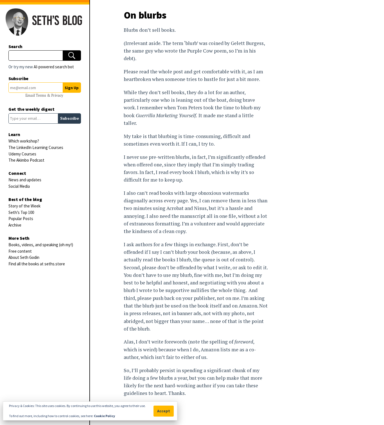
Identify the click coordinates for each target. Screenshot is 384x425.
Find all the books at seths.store (36, 263)
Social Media (19, 186)
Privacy (57, 95)
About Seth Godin (23, 257)
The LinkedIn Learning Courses (35, 147)
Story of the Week (24, 206)
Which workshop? (23, 141)
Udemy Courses (22, 154)
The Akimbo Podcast (26, 160)
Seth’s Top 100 (21, 212)
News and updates (24, 179)
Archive (14, 225)
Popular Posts (20, 218)
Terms (41, 95)
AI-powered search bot (54, 66)
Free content (20, 251)
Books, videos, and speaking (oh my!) (40, 244)
